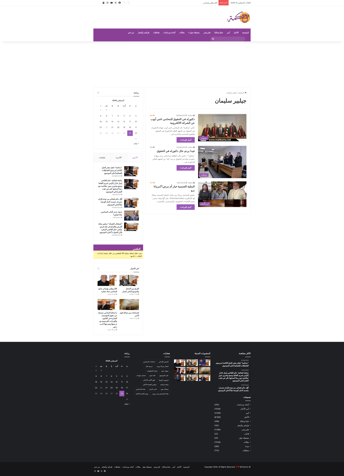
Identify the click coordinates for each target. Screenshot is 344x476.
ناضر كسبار (153, 389)
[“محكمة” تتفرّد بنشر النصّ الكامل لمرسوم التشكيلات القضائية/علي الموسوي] (131, 171)
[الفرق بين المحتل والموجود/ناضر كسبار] (129, 280)
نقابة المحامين (140, 389)
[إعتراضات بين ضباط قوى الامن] (129, 304)
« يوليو (136, 143)
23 (101, 127)
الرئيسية (245, 32)
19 (124, 127)
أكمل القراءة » (185, 140)
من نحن (131, 32)
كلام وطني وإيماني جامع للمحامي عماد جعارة (200, 3)
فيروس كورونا (164, 380)
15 (107, 121)
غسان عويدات (141, 375)
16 (101, 121)
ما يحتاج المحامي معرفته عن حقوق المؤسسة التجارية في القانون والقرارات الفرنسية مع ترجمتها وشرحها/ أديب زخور (107, 319)
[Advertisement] (172, 64)
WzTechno (244, 467)
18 (130, 127)
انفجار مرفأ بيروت (162, 366)
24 (136, 133)
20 (118, 127)
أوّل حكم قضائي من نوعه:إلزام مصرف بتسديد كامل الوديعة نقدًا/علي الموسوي (110, 202)
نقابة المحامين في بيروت (160, 394)
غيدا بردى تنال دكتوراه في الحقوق (176, 151)
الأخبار (236, 32)
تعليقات (102, 157)
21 (112, 127)
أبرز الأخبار (245, 409)
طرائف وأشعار (143, 32)
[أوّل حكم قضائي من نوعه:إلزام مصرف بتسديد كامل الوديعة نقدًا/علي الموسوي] (131, 203)
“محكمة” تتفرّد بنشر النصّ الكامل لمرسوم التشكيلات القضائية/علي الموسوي (112, 170)
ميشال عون (165, 389)
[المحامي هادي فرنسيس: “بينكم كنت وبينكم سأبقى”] (204, 362)
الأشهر (135, 157)
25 (130, 133)
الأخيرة (119, 157)
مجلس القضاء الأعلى (150, 385)
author (190, 115)
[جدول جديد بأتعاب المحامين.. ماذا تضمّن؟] (131, 216)
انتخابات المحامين (149, 362)
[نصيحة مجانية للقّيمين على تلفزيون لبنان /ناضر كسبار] (192, 378)
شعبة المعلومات (152, 371)
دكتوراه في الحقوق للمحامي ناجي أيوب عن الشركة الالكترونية (173, 121)
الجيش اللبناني (164, 362)
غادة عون (152, 375)
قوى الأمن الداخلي (149, 380)
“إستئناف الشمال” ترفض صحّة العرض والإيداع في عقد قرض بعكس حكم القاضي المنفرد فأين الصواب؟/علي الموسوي (110, 228)
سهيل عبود (165, 371)
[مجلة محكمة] (239, 17)
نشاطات (156, 32)
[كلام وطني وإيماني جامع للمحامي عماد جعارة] (107, 280)
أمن (228, 32)
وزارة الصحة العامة (142, 394)
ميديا (247, 446)
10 (136, 121)
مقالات (182, 32)
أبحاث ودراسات (169, 32)
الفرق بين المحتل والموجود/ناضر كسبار (130, 290)
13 (118, 121)
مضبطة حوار (195, 32)
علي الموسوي (164, 375)
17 (136, 127)
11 (130, 121)
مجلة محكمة (164, 385)
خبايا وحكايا (218, 32)
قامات (246, 434)
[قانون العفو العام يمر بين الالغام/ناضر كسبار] (204, 378)
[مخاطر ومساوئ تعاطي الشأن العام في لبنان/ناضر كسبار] (179, 370)
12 (124, 121)
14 (112, 121)
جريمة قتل (149, 366)
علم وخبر (207, 32)
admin (190, 147)
